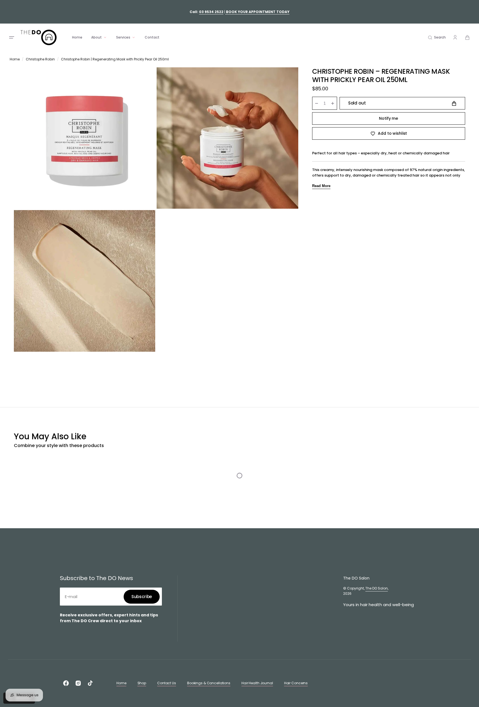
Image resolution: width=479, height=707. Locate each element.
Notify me (388, 118)
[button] (437, 37)
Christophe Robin (40, 59)
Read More (321, 186)
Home (15, 59)
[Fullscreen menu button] (12, 37)
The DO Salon (376, 588)
